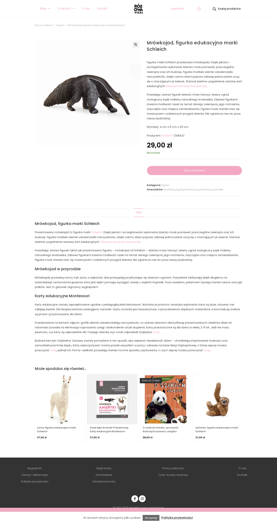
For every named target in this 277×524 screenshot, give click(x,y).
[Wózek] (199, 8)
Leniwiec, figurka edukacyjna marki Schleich (216, 429)
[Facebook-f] (134, 498)
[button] (136, 45)
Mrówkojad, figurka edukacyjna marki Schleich (96, 25)
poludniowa (191, 189)
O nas (86, 8)
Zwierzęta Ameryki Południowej (186, 86)
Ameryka (169, 189)
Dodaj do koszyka (194, 170)
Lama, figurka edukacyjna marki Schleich (56, 429)
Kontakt (102, 8)
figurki (179, 189)
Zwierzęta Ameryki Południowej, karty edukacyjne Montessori (109, 429)
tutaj (156, 332)
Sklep (43, 8)
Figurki (165, 185)
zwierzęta (217, 189)
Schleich (167, 135)
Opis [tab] (139, 212)
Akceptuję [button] (151, 518)
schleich (205, 189)
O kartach (64, 8)
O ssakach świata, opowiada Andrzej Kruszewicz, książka (160, 429)
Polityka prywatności (177, 518)
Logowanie (177, 8)
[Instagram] (142, 498)
